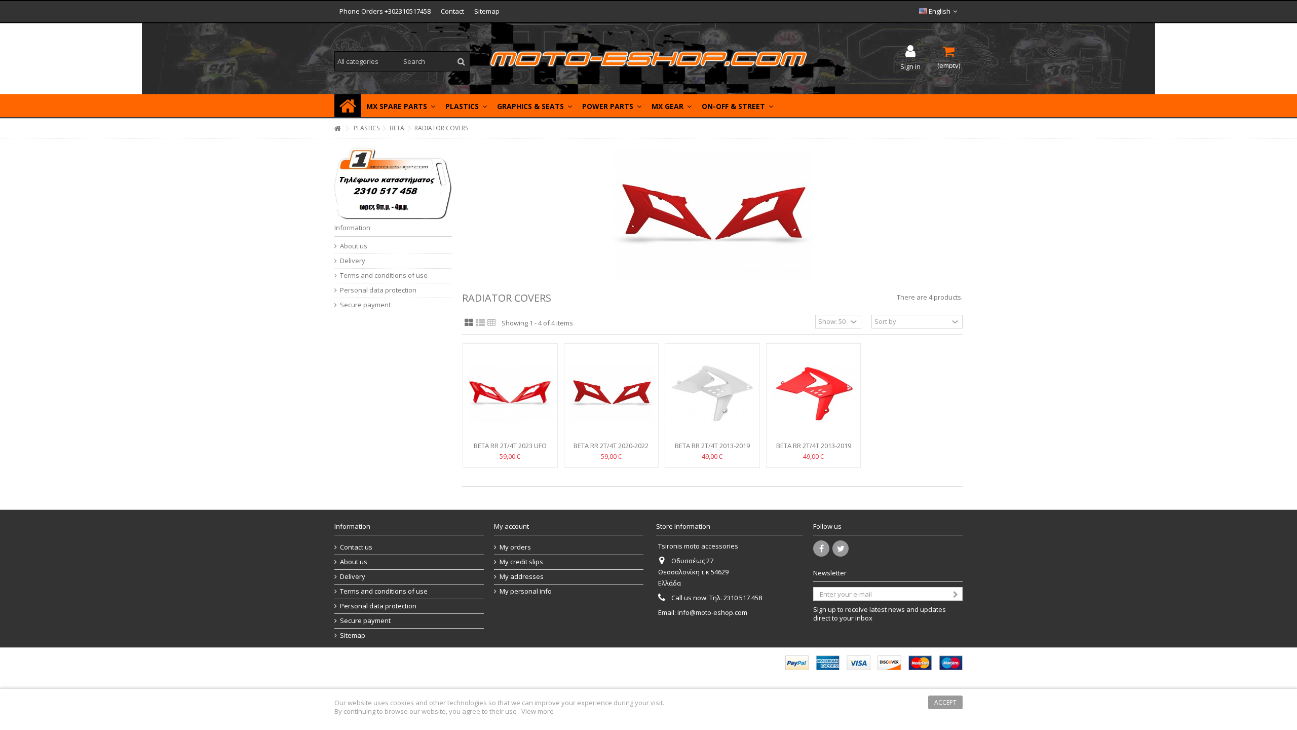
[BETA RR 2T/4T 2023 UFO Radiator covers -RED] (510, 393)
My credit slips (521, 562)
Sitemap (487, 11)
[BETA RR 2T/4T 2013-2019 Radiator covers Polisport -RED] (813, 393)
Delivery (352, 261)
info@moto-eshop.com (712, 612)
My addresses (522, 576)
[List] (480, 323)
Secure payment (365, 305)
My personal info (526, 591)
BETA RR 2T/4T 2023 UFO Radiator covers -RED (510, 450)
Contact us (356, 547)
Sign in (910, 65)
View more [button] (537, 711)
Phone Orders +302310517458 (385, 11)
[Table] (491, 323)
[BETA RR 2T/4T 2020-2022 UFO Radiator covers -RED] (611, 393)
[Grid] (469, 323)
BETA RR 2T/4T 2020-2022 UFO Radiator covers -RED (611, 450)
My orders (515, 547)
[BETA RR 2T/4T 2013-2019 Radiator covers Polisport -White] (712, 393)
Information (352, 227)
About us (353, 246)
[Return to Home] (337, 128)
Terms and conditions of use (384, 275)
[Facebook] (821, 548)
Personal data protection (378, 290)
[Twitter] (840, 548)
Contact (452, 11)
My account (511, 526)
